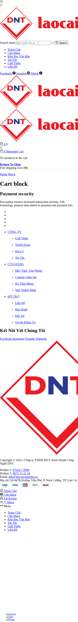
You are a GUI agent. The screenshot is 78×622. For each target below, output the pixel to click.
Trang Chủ (14, 49)
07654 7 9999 (21, 470)
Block (11, 174)
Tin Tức (12, 59)
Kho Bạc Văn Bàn (19, 56)
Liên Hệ (12, 66)
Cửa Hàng (14, 53)
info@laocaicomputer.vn (23, 476)
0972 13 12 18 (21, 473)
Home (3, 174)
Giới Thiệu (14, 63)
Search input (7, 42)
